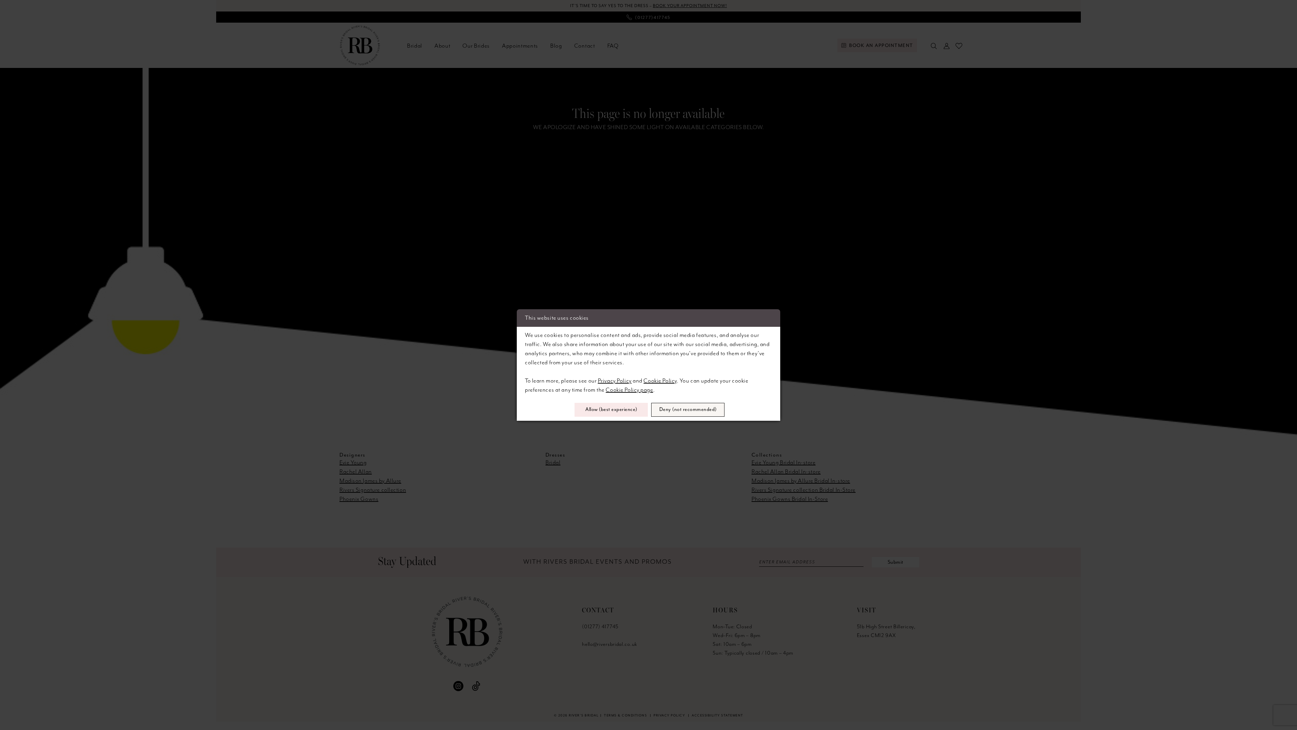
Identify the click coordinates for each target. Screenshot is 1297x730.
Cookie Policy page (629, 390)
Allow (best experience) (611, 409)
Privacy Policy (615, 381)
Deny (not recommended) (688, 409)
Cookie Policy (660, 381)
